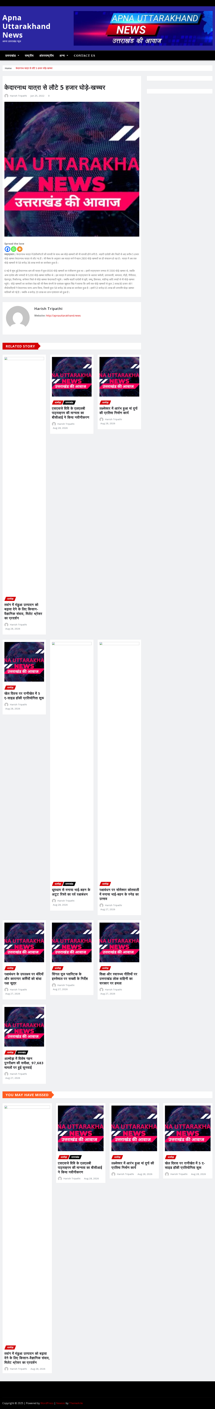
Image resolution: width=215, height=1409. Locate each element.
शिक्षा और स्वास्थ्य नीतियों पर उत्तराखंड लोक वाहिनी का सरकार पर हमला (118, 978)
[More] (20, 249)
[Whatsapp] (13, 249)
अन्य (62, 55)
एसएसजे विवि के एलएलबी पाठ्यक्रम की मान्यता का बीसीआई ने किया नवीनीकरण (70, 413)
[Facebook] (7, 249)
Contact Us (84, 55)
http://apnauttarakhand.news (63, 315)
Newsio (60, 1403)
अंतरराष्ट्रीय (46, 55)
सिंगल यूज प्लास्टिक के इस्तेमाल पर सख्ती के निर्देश (70, 976)
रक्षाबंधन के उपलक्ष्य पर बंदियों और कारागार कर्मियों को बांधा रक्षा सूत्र (24, 978)
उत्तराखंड (11, 55)
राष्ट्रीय (29, 55)
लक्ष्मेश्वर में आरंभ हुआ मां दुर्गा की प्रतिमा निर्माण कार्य (118, 410)
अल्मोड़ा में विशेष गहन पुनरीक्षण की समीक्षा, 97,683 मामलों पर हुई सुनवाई (24, 1063)
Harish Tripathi (18, 95)
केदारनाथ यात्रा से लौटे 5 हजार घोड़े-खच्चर (34, 68)
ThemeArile (76, 1403)
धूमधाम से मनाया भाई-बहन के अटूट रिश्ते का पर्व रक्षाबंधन (71, 891)
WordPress (47, 1403)
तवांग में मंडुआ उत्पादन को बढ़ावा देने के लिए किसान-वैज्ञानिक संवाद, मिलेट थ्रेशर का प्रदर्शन (23, 611)
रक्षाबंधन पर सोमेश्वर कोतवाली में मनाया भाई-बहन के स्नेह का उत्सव (119, 894)
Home (8, 68)
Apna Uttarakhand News (26, 26)
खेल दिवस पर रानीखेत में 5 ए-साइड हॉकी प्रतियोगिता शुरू (24, 695)
